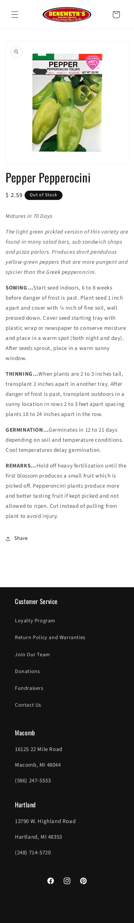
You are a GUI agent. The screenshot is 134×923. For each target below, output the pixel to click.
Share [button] (21, 538)
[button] (15, 14)
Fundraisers (29, 688)
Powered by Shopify (101, 917)
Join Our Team (32, 654)
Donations (27, 671)
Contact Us (28, 705)
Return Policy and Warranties (50, 637)
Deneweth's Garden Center (55, 917)
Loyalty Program (35, 621)
